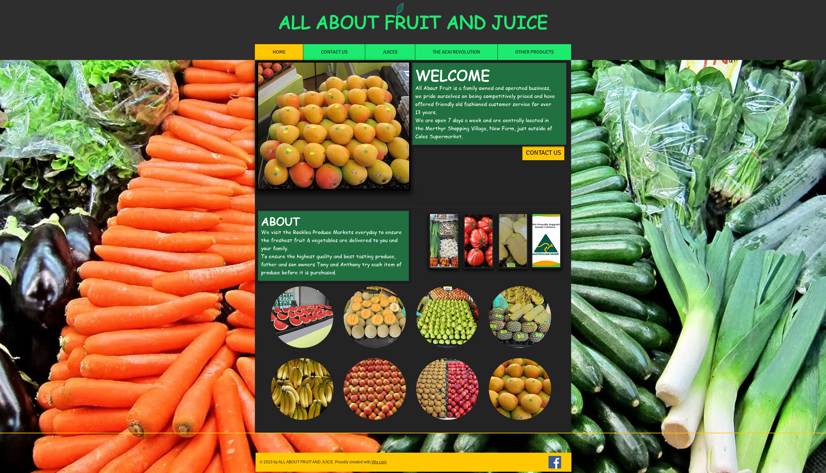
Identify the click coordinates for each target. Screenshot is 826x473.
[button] (302, 317)
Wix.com (379, 462)
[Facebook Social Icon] (555, 462)
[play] (399, 179)
